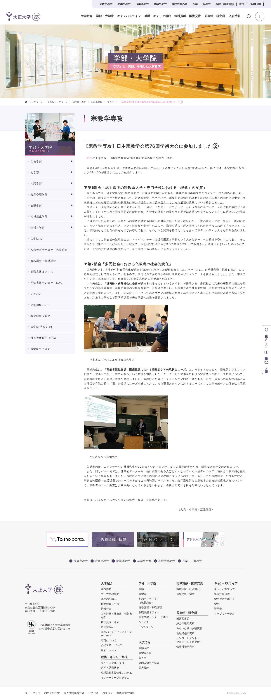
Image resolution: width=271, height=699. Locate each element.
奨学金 (218, 608)
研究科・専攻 (79, 102)
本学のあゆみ (109, 598)
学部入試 (144, 648)
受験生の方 (106, 4)
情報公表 (106, 608)
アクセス (93, 692)
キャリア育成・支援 (112, 662)
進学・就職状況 (110, 667)
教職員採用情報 (126, 692)
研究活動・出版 (110, 603)
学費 (216, 603)
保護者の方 (142, 4)
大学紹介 (87, 16)
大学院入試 (145, 652)
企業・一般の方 (201, 4)
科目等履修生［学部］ (45, 337)
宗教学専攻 (96, 102)
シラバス (36, 293)
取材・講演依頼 (225, 4)
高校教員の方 (179, 4)
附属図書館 (182, 618)
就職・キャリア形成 (157, 16)
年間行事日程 (222, 593)
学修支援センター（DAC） (48, 282)
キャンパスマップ (224, 589)
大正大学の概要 (110, 593)
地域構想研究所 (185, 633)
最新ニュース (109, 650)
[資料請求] (266, 353)
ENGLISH (255, 4)
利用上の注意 (52, 692)
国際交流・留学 (185, 593)
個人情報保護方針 (74, 692)
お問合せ (107, 692)
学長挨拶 (106, 589)
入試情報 (235, 16)
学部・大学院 (105, 16)
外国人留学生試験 (149, 662)
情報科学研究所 (185, 646)
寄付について (109, 640)
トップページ (35, 102)
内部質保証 (107, 627)
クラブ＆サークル (224, 613)
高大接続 (144, 667)
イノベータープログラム (115, 677)
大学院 (35, 238)
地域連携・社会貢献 (188, 589)
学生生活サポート (224, 598)
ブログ (110, 102)
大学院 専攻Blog (41, 326)
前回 (89, 157)
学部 (141, 589)
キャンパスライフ (129, 16)
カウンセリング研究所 (189, 628)
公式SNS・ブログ (111, 645)
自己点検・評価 (110, 622)
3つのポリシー (40, 304)
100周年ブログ (40, 348)
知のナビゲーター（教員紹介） (50, 249)
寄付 (241, 4)
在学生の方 (124, 4)
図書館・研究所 (214, 16)
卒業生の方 (160, 4)
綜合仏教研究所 (185, 623)
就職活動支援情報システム (116, 672)
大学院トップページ (57, 102)
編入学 (142, 657)
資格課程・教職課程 (43, 260)
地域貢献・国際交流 (187, 16)
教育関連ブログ (41, 315)
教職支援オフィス (42, 271)
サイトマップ (32, 692)
